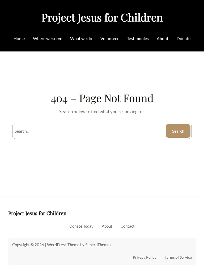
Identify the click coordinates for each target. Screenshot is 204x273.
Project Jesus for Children (102, 17)
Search (178, 130)
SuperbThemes (98, 244)
